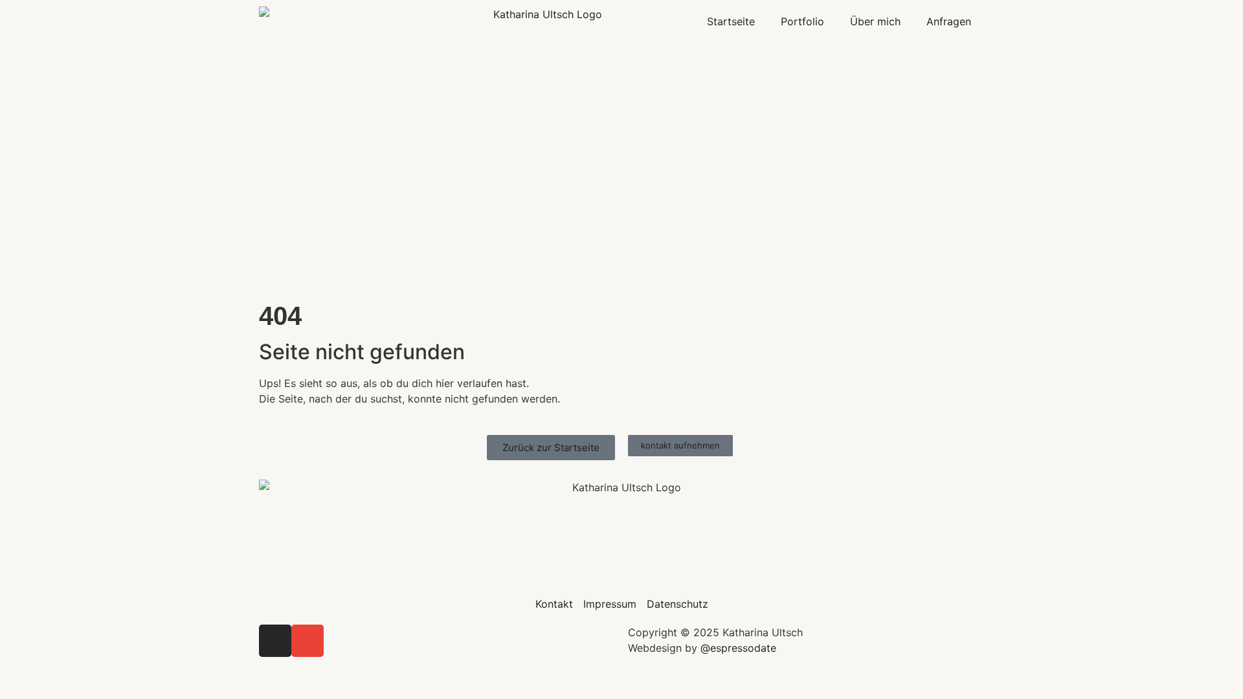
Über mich (875, 21)
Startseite (731, 21)
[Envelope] (307, 641)
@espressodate (738, 647)
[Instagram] (275, 641)
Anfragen (948, 21)
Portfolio (802, 21)
